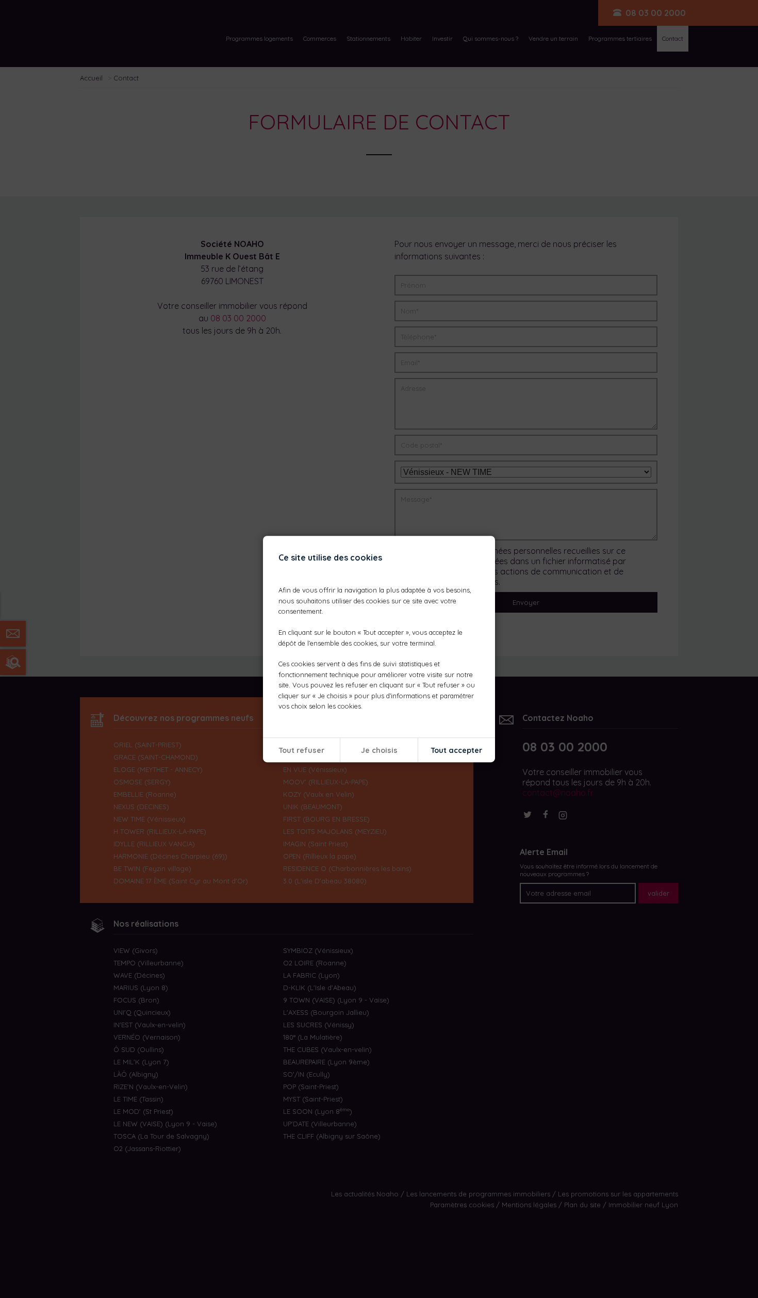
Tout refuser (301, 750)
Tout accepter (456, 750)
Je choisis (379, 750)
